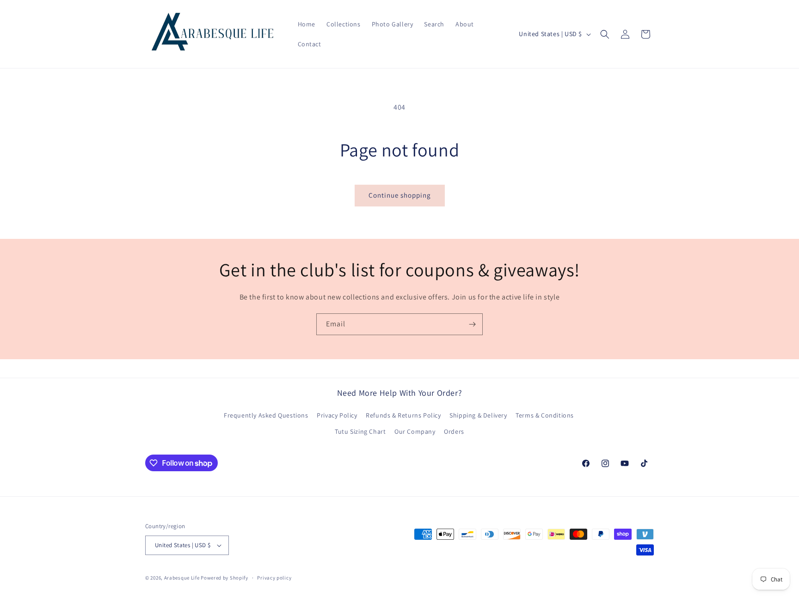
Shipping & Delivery (478, 415)
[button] (605, 34)
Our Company (415, 431)
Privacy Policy (337, 415)
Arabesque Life (182, 577)
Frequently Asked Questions (266, 415)
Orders (454, 431)
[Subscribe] (472, 324)
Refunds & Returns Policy (403, 415)
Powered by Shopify (224, 577)
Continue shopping (400, 195)
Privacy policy (274, 577)
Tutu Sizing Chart (360, 431)
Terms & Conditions (545, 415)
